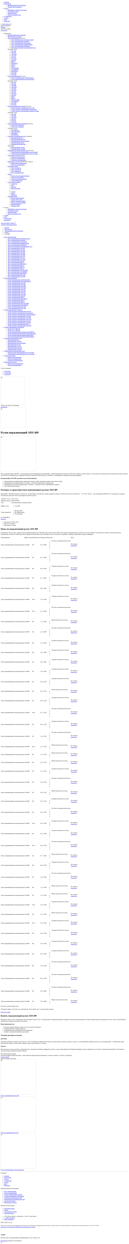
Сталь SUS (7, 374)
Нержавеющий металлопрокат (17, 5)
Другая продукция (13, 155)
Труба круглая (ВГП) (17, 177)
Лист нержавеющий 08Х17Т (16, 267)
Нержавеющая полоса (17, 142)
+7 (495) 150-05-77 (6, 24)
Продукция (7, 3)
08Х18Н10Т (14, 134)
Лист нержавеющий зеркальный (21, 43)
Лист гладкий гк (16, 169)
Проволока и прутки (14, 161)
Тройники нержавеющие (18, 160)
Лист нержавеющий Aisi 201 (16, 261)
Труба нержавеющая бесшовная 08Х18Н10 (20, 335)
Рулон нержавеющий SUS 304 (17, 308)
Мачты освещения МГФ (18, 201)
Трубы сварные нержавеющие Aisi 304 (19, 317)
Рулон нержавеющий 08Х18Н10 (17, 299)
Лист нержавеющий (14, 38)
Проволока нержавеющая (19, 163)
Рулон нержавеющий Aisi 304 (16, 284)
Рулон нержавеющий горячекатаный (22, 78)
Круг (12, 185)
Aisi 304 (13, 52)
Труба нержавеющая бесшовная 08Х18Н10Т (21, 336)
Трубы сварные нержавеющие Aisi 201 (19, 322)
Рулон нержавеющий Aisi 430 (16, 283)
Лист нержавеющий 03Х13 (16, 268)
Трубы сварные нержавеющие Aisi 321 (19, 321)
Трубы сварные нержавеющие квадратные (24, 109)
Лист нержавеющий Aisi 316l (16, 256)
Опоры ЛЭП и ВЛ (16, 199)
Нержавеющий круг (17, 138)
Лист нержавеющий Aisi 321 (16, 257)
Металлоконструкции (17, 198)
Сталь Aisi (7, 371)
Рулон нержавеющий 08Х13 (16, 302)
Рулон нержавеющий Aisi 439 (16, 289)
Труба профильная (16, 180)
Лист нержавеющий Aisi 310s (16, 259)
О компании (8, 16)
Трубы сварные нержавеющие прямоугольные (25, 111)
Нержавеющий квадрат (18, 139)
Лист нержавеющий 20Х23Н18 (17, 273)
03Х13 (13, 66)
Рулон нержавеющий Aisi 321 (16, 292)
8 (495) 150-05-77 (11, 223)
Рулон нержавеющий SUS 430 (17, 306)
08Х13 (13, 65)
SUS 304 (13, 74)
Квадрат (13, 187)
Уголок (13, 191)
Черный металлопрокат (15, 7)
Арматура (14, 184)
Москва (3, 27)
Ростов (3, 223)
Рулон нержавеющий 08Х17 (16, 297)
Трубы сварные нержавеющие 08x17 (19, 324)
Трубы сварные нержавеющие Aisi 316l (19, 319)
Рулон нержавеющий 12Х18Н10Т (18, 305)
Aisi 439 (13, 89)
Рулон (7, 232)
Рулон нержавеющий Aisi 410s (17, 287)
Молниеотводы (15, 204)
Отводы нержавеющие (18, 158)
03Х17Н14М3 (15, 100)
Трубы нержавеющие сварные (17, 106)
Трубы (10, 174)
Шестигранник (15, 188)
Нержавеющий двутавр (18, 149)
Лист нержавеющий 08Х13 (16, 265)
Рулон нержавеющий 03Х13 (16, 300)
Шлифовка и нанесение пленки (17, 10)
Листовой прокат (13, 166)
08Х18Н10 (14, 63)
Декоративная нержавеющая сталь (18, 150)
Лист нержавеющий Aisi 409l (16, 254)
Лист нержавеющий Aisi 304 (16, 249)
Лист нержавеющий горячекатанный (22, 40)
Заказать (3, 519)
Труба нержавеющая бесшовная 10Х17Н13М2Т (22, 333)
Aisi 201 (13, 60)
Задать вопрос (5, 1057)
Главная (6, 2)
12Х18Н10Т (14, 70)
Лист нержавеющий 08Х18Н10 (17, 264)
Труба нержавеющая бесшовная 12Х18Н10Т (21, 332)
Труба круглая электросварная (20, 176)
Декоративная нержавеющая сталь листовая (24, 152)
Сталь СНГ (7, 373)
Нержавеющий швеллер (18, 144)
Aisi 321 (13, 57)
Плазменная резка (13, 11)
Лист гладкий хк (16, 168)
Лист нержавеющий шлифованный (21, 44)
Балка (13, 193)
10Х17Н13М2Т (15, 131)
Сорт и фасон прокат (14, 182)
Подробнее (4, 407)
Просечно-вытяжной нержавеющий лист (23, 47)
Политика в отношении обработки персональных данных (18, 1227)
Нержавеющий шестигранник (20, 141)
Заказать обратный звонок (9, 224)
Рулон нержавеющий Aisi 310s (17, 294)
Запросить (74, 545)
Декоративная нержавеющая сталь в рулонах (24, 153)
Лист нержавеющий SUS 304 (16, 276)
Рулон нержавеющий (14, 76)
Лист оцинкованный (17, 172)
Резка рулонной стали (14, 15)
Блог (5, 19)
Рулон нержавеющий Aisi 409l (17, 286)
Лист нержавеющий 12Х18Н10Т (17, 272)
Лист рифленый (16, 171)
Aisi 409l (13, 85)
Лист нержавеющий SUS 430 (16, 275)
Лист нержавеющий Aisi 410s (16, 251)
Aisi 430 (13, 51)
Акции (6, 18)
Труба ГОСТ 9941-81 (17, 125)
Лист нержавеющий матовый (20, 41)
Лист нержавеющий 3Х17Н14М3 (18, 270)
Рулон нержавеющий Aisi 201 (16, 295)
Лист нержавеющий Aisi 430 (16, 248)
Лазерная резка (12, 13)
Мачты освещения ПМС (18, 203)
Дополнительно (12, 196)
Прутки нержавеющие (18, 165)
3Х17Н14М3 (15, 68)
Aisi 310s (13, 59)
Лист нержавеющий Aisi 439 (16, 253)
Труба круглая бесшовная (18, 179)
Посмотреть (4, 1240)
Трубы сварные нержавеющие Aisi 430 (19, 316)
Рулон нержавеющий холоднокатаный (22, 79)
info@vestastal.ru (9, 1219)
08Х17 (13, 62)
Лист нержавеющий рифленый (20, 46)
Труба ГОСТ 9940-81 (17, 127)
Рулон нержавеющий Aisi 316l (17, 291)
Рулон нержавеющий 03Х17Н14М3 (18, 303)
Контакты (7, 21)
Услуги (6, 8)
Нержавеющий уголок (18, 147)
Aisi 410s (13, 54)
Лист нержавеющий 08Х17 (16, 262)
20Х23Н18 (14, 71)
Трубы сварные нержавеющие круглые (23, 108)
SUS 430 (13, 73)
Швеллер (14, 195)
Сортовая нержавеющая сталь (17, 136)
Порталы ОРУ (15, 206)
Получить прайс (5, 1012)
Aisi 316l (13, 55)
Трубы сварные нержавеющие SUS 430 (19, 325)
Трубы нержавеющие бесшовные (18, 123)
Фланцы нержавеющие (18, 157)
